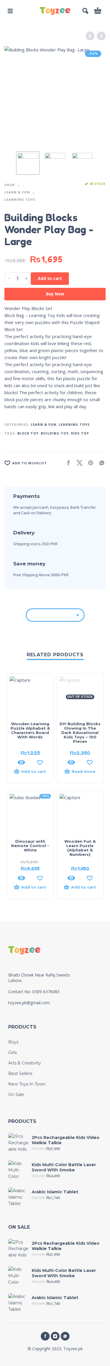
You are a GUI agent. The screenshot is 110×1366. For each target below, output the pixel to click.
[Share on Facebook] (66, 462)
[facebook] (45, 1336)
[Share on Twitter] (77, 462)
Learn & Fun (17, 192)
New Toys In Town (26, 1084)
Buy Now (55, 294)
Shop (9, 185)
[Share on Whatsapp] (100, 462)
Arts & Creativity (24, 1063)
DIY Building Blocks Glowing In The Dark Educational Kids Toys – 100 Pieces (80, 732)
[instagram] (55, 1336)
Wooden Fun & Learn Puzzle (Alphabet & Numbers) (80, 848)
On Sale (16, 1094)
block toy (27, 433)
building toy (55, 433)
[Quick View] (21, 762)
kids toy (80, 433)
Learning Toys (19, 199)
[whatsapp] (65, 1336)
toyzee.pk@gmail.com (29, 1002)
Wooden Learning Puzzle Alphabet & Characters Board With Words (30, 730)
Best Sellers (20, 1073)
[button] (10, 11)
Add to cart (50, 278)
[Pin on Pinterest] (88, 462)
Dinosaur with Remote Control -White (30, 845)
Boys (13, 1042)
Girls (12, 1052)
